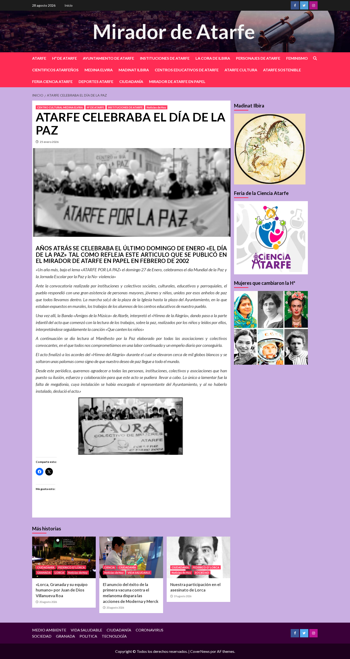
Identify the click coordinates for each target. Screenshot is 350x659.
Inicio (69, 5)
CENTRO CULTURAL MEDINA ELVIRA (60, 107)
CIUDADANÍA (131, 81)
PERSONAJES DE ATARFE (258, 58)
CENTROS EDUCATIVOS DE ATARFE (187, 70)
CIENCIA (109, 567)
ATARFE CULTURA (241, 70)
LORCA (59, 572)
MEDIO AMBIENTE (49, 630)
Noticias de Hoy (156, 107)
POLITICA (88, 636)
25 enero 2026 (49, 142)
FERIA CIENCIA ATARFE (52, 81)
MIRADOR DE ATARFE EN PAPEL (177, 81)
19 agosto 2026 (182, 596)
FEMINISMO (297, 58)
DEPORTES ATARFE (96, 81)
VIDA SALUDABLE (139, 572)
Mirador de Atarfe (174, 31)
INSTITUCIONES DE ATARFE (165, 58)
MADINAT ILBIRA (134, 70)
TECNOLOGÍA (114, 636)
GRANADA (44, 572)
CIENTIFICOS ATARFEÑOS (55, 70)
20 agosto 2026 (48, 601)
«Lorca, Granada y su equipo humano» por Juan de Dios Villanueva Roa (62, 590)
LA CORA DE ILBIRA (212, 58)
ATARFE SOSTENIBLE (282, 70)
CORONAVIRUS (149, 630)
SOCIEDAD (202, 572)
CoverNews (200, 651)
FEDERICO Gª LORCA (71, 567)
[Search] (315, 58)
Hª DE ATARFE (64, 58)
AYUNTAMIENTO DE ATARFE (108, 58)
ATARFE (39, 58)
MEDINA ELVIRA (99, 70)
